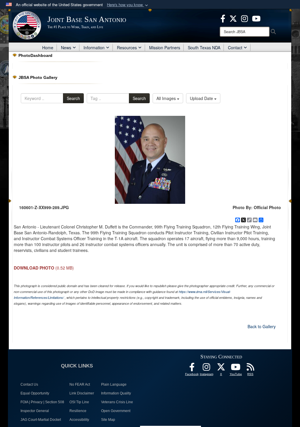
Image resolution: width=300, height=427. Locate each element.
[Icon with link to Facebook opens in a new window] (223, 18)
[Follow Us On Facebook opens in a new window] (192, 368)
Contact (235, 47)
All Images (166, 98)
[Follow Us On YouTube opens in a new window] (236, 368)
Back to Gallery (262, 326)
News (66, 47)
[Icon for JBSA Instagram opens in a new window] (244, 18)
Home (47, 47)
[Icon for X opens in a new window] (233, 18)
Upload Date (202, 98)
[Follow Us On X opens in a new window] (221, 368)
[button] (128, 5)
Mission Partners (164, 47)
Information (94, 47)
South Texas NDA (204, 47)
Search (73, 98)
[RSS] (250, 368)
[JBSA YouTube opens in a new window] (256, 18)
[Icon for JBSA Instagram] (206, 368)
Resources (127, 47)
